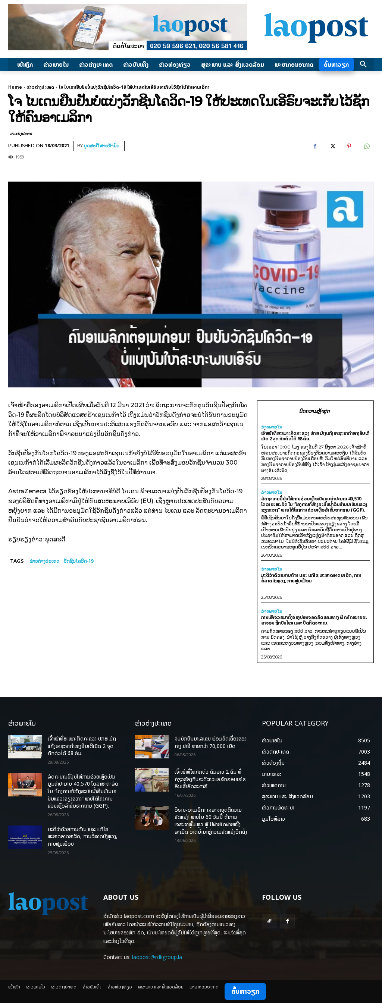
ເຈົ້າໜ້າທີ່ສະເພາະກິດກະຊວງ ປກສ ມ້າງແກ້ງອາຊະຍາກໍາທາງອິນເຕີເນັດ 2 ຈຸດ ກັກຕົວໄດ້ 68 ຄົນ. (315, 436)
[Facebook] (314, 146)
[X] (332, 146)
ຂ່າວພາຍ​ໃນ (271, 427)
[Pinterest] (349, 146)
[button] (363, 64)
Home (15, 87)
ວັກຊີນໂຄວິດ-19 (79, 561)
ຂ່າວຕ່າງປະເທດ (40, 87)
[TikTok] (269, 921)
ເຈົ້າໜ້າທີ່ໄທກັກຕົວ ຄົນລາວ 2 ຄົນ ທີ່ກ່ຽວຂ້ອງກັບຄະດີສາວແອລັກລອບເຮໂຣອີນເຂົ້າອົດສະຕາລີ (210, 779)
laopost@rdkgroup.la (157, 956)
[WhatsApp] (366, 146)
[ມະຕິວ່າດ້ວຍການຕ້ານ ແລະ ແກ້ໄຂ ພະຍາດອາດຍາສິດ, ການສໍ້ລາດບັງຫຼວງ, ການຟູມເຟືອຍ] (25, 837)
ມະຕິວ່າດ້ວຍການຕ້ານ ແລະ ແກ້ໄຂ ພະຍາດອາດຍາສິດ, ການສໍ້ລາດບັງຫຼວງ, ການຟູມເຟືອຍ (311, 578)
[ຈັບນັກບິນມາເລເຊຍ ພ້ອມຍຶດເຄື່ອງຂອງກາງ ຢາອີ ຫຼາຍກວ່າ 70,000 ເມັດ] (152, 746)
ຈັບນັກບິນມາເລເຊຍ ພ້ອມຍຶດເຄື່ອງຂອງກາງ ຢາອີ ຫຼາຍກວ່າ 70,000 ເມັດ (211, 742)
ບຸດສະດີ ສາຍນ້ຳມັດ (101, 145)
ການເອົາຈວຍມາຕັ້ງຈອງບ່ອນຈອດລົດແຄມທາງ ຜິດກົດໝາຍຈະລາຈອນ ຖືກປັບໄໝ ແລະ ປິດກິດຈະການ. (314, 620)
